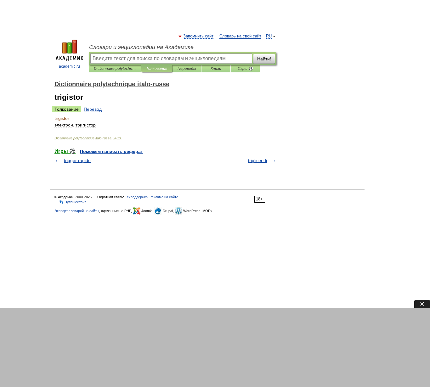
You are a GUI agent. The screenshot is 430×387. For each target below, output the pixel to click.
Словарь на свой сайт (240, 36)
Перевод (93, 109)
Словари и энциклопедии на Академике (141, 47)
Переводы (187, 68)
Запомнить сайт (198, 36)
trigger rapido (77, 160)
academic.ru (69, 66)
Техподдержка (136, 197)
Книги (216, 68)
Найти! (264, 58)
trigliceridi (257, 160)
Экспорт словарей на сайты (76, 211)
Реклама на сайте (164, 197)
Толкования (156, 68)
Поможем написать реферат (111, 151)
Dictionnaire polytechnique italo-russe (115, 68)
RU (269, 36)
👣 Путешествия (72, 202)
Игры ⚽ (245, 68)
